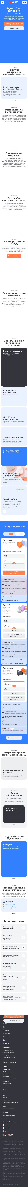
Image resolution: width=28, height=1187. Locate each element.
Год (20, 534)
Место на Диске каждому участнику (12, 551)
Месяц (8, 534)
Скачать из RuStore (8, 909)
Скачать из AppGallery (9, 907)
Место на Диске (7, 616)
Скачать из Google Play (9, 904)
